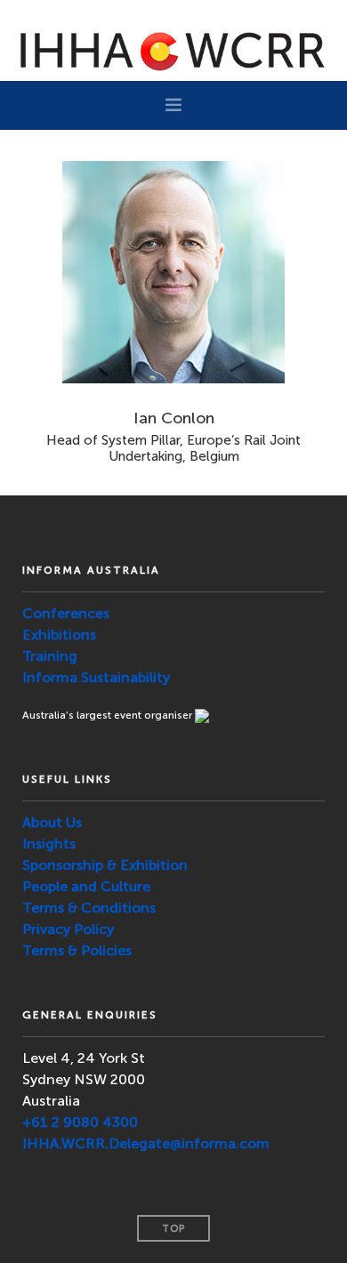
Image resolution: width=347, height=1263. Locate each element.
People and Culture (86, 886)
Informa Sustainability (96, 677)
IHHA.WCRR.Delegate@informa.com (146, 1143)
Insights (49, 843)
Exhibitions (59, 634)
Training (49, 656)
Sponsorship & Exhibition (105, 865)
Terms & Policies (77, 950)
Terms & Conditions (89, 907)
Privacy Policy (68, 929)
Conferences (65, 613)
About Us (52, 822)
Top (173, 1229)
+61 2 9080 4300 (80, 1122)
